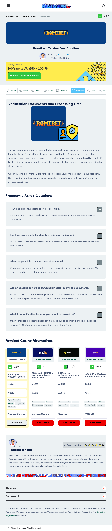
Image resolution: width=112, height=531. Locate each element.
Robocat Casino (95, 360)
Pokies (37, 90)
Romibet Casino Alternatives (24, 76)
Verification (80, 90)
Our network (13, 496)
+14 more (48, 405)
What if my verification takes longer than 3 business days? (42, 314)
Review (13, 90)
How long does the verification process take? (35, 209)
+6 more (11, 407)
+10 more (75, 405)
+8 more (101, 405)
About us (11, 488)
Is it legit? (106, 90)
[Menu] (8, 5)
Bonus (25, 90)
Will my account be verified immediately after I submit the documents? (49, 288)
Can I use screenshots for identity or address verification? (42, 235)
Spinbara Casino (42, 360)
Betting (50, 90)
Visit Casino (43, 423)
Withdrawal (64, 90)
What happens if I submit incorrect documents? (36, 261)
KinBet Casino (69, 360)
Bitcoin (11, 404)
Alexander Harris (65, 55)
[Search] (103, 6)
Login (93, 90)
